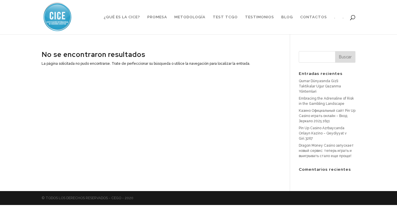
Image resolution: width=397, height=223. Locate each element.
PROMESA (157, 17)
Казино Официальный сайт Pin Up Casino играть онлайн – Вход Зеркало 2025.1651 (327, 116)
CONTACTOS (313, 17)
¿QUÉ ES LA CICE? (122, 17)
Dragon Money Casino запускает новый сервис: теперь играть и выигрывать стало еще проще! (326, 150)
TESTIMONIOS (259, 17)
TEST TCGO (225, 17)
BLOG (287, 17)
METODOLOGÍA (189, 17)
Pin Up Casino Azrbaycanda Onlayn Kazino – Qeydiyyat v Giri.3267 (322, 133)
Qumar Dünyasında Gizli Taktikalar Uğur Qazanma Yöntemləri (320, 86)
